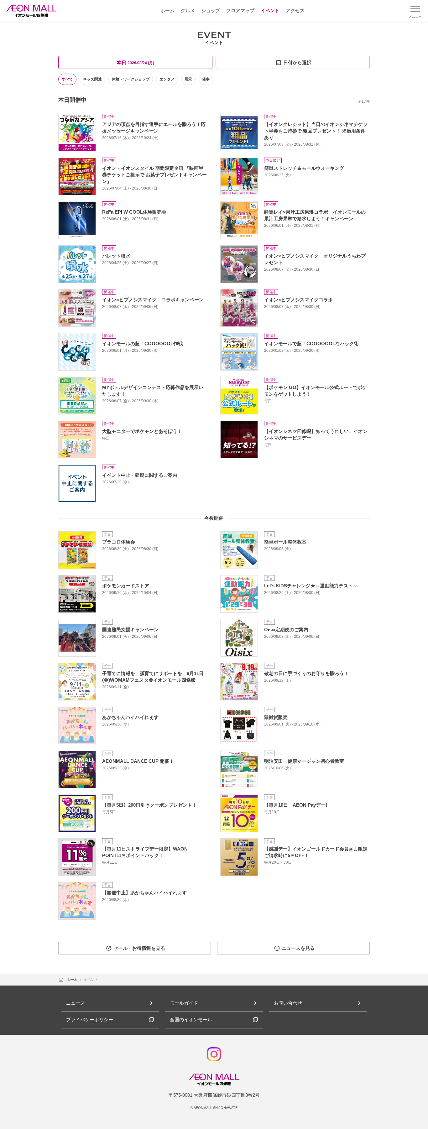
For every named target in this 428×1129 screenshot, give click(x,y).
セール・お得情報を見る (139, 948)
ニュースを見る (298, 948)
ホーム (72, 979)
